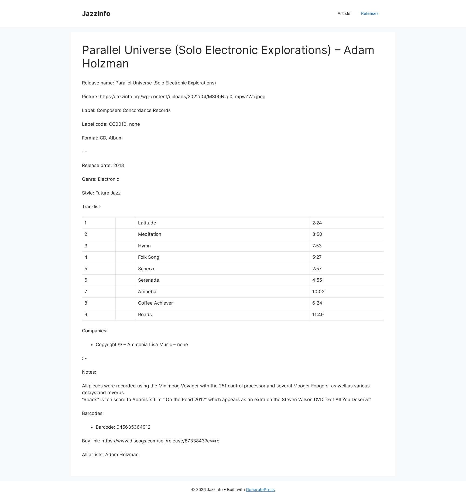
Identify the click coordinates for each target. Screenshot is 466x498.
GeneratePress (260, 489)
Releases (370, 13)
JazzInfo (96, 13)
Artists (344, 13)
